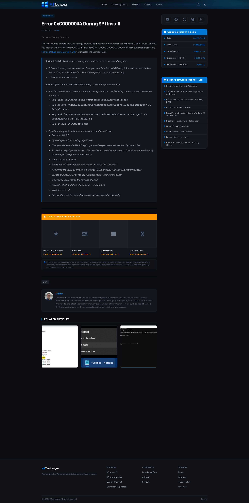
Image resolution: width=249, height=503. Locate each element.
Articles (148, 4)
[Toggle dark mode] (204, 4)
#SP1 (45, 282)
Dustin (56, 30)
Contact (182, 477)
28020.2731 (199, 45)
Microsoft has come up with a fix (59, 51)
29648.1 (201, 64)
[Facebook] (176, 19)
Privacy (204, 499)
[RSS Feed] (201, 19)
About (159, 4)
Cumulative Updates (116, 487)
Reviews (136, 4)
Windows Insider (114, 477)
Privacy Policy (184, 482)
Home (104, 4)
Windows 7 (48, 16)
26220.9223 (199, 38)
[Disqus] (99, 410)
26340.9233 (199, 51)
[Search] (198, 4)
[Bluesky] (193, 19)
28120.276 (199, 58)
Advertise (182, 487)
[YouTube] (168, 19)
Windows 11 (112, 472)
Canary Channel (114, 482)
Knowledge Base (119, 4)
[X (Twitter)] (184, 19)
